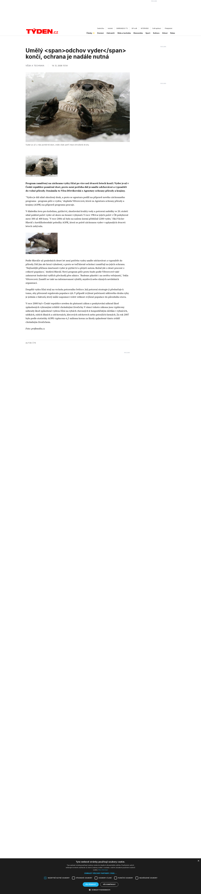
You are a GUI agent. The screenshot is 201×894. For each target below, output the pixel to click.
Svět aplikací (156, 28)
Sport (148, 33)
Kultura (156, 33)
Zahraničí (111, 33)
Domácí (100, 33)
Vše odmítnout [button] (109, 884)
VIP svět (134, 28)
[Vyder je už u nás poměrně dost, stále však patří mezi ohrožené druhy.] (42, 166)
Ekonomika (138, 33)
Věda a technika (124, 33)
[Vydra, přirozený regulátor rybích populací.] (42, 243)
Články (89, 33)
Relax (172, 33)
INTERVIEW (145, 28)
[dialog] (100, 876)
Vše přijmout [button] (90, 884)
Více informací (103, 870)
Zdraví (165, 33)
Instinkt (110, 28)
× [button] (198, 861)
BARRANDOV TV (122, 28)
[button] (100, 873)
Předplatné (168, 28)
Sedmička (100, 28)
